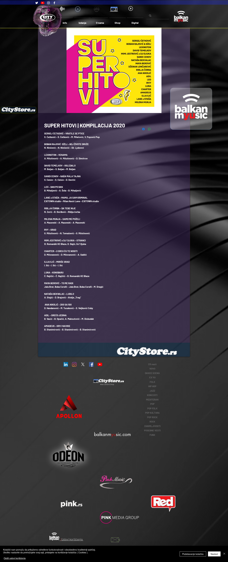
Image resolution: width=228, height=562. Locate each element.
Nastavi (214, 553)
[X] (82, 364)
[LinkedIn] (65, 364)
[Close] (224, 554)
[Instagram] (48, 3)
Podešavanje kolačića (192, 553)
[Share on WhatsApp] (149, 129)
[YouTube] (42, 3)
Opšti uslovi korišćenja (15, 558)
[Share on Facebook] (143, 129)
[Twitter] (36, 3)
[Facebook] (54, 3)
